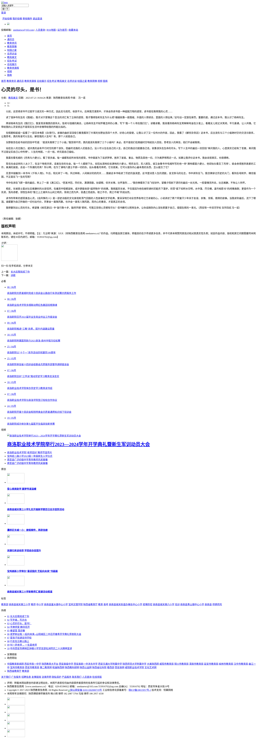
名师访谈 (12, 53)
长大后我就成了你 (20, 271)
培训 (177, 604)
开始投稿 (7, 18)
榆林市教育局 (226, 664)
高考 (106, 604)
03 (8, 623)
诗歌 (13, 275)
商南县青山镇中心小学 (192, 604)
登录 (3, 12)
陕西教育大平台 (50, 664)
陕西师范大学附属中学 (134, 664)
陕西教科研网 (72, 667)
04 (8, 627)
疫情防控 (147, 604)
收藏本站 (73, 30)
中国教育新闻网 (15, 664)
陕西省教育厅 (90, 604)
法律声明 (46, 677)
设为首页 (62, 30)
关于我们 (6, 677)
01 (8, 616)
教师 (33, 604)
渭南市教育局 (196, 664)
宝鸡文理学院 (75, 604)
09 (8, 645)
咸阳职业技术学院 (134, 667)
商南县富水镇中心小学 (56, 604)
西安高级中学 (66, 664)
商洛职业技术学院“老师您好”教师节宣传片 (29, 452)
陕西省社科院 (99, 667)
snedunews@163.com (23, 30)
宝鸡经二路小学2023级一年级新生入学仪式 (29, 456)
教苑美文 (12, 57)
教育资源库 (13, 68)
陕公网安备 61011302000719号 (86, 690)
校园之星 (12, 50)
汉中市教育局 (241, 664)
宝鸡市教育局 (17, 667)
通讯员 (10, 39)
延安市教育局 (211, 664)
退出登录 (37, 18)
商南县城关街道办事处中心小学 (125, 604)
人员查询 (40, 30)
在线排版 (97, 677)
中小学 (39, 604)
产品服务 (66, 677)
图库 (9, 75)
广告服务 (16, 677)
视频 (9, 71)
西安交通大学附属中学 (110, 664)
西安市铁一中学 (32, 664)
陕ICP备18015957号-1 (140, 690)
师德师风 (217, 604)
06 (8, 634)
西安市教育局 (32, 667)
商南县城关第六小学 (163, 604)
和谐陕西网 (58, 667)
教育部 (4, 604)
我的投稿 (17, 18)
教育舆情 (12, 46)
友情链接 (36, 677)
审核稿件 (27, 18)
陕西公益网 (86, 667)
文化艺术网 (150, 667)
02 (8, 620)
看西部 (110, 667)
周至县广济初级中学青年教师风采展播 (27, 459)
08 (8, 641)
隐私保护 (56, 677)
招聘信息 (26, 677)
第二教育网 (46, 667)
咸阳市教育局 (166, 664)
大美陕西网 (153, 664)
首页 (9, 36)
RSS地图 (51, 30)
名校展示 (12, 64)
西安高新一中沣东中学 (86, 664)
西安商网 (119, 667)
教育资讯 (12, 43)
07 (8, 637)
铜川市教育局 (181, 664)
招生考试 (12, 61)
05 (8, 630)
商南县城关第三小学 (19, 604)
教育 (100, 604)
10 (8, 648)
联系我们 (77, 677)
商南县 (208, 604)
